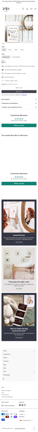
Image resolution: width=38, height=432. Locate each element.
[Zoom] (30, 40)
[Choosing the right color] (19, 263)
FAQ (3, 392)
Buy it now (19, 91)
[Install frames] (19, 217)
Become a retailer (6, 390)
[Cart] (31, 8)
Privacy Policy (5, 394)
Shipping (4, 84)
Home (3, 43)
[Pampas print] (12, 151)
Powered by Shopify (20, 428)
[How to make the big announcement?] (19, 310)
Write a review (19, 125)
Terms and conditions (7, 397)
